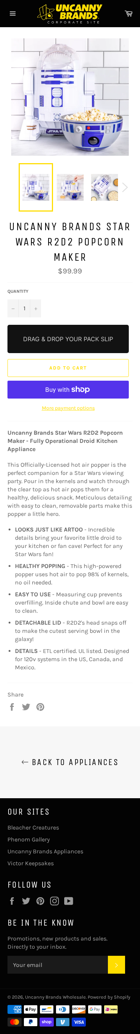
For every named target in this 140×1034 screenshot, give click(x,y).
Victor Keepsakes (30, 863)
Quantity (17, 291)
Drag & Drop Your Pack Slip (68, 339)
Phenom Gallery (28, 839)
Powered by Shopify (109, 997)
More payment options (68, 408)
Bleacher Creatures (33, 827)
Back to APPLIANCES (74, 762)
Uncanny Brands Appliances (45, 851)
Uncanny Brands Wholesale (55, 997)
